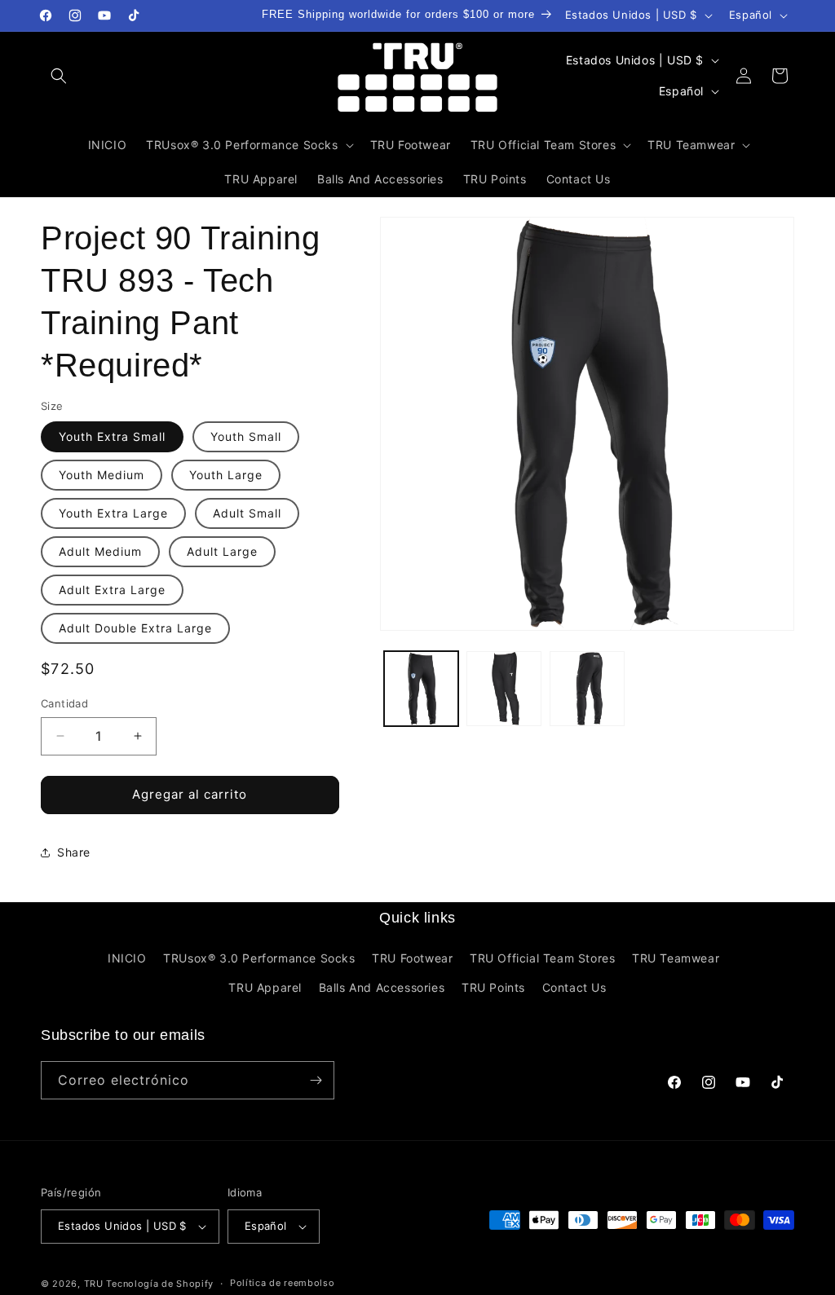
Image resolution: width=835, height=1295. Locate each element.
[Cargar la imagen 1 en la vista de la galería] (421, 688)
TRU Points (493, 987)
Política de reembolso (282, 1282)
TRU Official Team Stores (542, 958)
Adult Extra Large (112, 590)
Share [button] (74, 852)
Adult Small (247, 513)
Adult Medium (100, 551)
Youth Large (226, 475)
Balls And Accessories (382, 987)
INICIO (127, 958)
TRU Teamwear (675, 958)
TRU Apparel (265, 987)
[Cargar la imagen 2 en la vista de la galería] (503, 688)
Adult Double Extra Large (135, 628)
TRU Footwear (412, 958)
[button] (59, 76)
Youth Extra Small (112, 436)
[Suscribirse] (316, 1080)
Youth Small (245, 436)
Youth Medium (101, 475)
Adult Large (222, 551)
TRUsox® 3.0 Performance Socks (259, 958)
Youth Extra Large (113, 513)
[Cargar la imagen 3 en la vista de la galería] (587, 688)
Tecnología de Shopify (160, 1283)
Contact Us (574, 987)
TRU (94, 1283)
